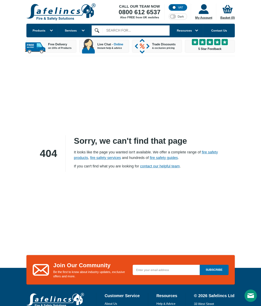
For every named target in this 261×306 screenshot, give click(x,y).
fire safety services (105, 158)
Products (39, 30)
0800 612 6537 (140, 12)
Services (71, 30)
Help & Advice (165, 303)
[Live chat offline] (250, 296)
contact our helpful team (160, 166)
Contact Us (219, 30)
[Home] (61, 11)
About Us (111, 303)
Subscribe (214, 269)
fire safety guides (164, 158)
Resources (184, 30)
